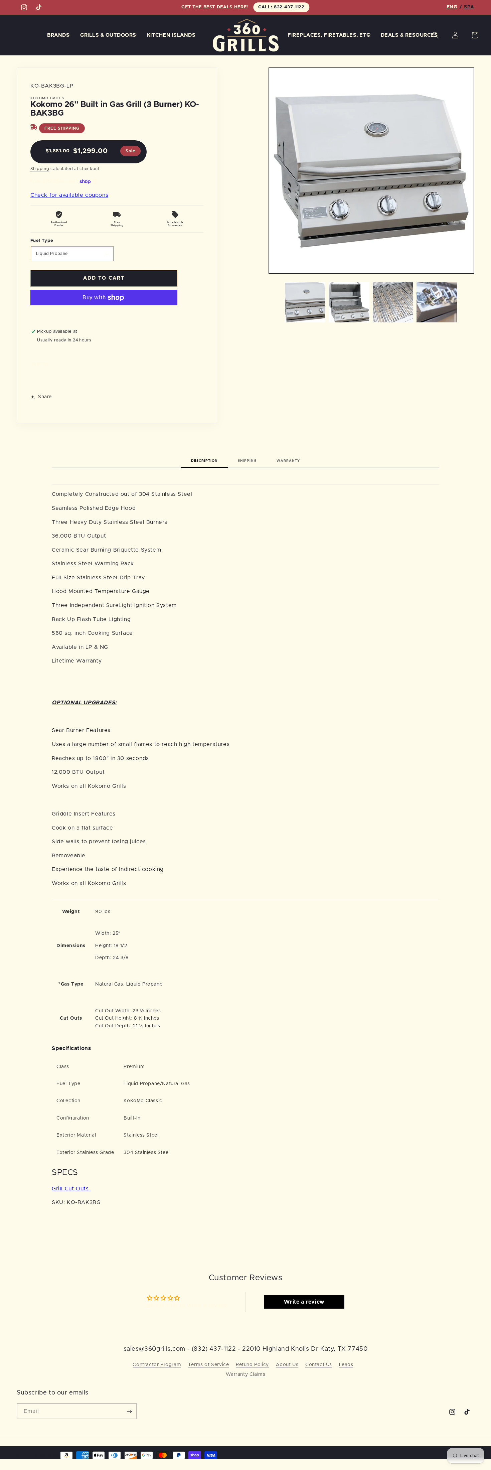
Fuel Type (41, 241)
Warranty (288, 460)
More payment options (104, 314)
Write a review (304, 1302)
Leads (346, 1364)
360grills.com (46, 1455)
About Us (287, 1364)
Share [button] (45, 397)
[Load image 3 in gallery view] (393, 302)
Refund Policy (252, 1364)
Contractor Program (157, 1364)
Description (204, 460)
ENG (452, 7)
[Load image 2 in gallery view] (349, 302)
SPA (469, 7)
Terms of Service (208, 1364)
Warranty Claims (246, 1374)
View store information (64, 350)
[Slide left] (276, 302)
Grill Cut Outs (71, 1188)
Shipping (39, 169)
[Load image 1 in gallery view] (305, 302)
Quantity (39, 364)
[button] (60, 35)
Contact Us (318, 1364)
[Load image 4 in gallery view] (437, 302)
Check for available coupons (69, 195)
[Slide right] (467, 302)
